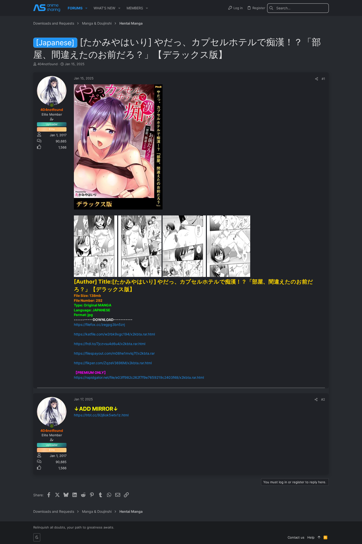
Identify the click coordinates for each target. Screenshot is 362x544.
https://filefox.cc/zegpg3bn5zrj (99, 324)
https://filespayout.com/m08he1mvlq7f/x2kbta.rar (114, 353)
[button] (86, 8)
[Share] (316, 78)
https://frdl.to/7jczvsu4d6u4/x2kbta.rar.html (109, 344)
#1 (323, 79)
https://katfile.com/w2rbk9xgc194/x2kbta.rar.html (114, 334)
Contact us (296, 537)
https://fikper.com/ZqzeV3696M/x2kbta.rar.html (113, 363)
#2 (323, 399)
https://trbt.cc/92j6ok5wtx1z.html (101, 415)
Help (310, 537)
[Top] (319, 537)
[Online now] (51, 105)
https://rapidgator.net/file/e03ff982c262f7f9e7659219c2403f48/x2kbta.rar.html (139, 377)
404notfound (47, 64)
